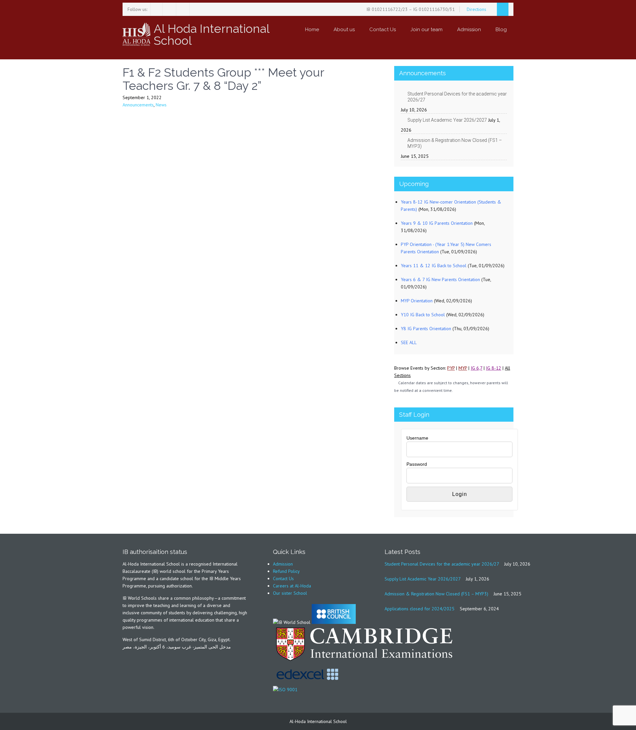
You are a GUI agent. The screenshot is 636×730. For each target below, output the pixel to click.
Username (417, 438)
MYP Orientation (417, 301)
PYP (451, 368)
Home (312, 29)
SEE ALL (409, 342)
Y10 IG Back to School (423, 315)
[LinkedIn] (184, 9)
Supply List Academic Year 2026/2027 (447, 120)
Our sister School (290, 593)
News (161, 105)
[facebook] (156, 9)
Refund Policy (286, 571)
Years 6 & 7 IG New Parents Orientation (440, 279)
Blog (501, 29)
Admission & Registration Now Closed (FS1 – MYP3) (454, 143)
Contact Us (382, 29)
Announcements (138, 105)
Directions (477, 9)
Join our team (426, 29)
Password (416, 464)
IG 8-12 (493, 368)
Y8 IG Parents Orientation (426, 329)
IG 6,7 (476, 368)
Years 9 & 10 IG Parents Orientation (437, 223)
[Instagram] (170, 9)
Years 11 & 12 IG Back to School (433, 266)
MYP (462, 368)
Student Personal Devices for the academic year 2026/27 (457, 96)
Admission (469, 29)
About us (344, 29)
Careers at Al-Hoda (292, 586)
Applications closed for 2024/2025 (419, 609)
